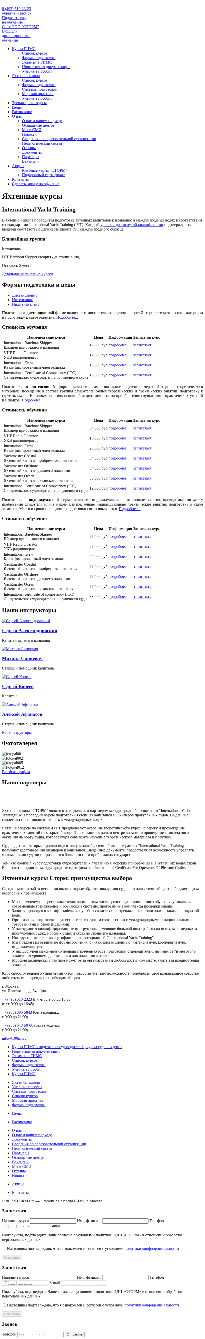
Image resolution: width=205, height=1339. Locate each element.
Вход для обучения (16, 35)
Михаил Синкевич (22, 658)
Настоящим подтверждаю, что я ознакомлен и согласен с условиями (93, 1248)
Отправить (12, 1257)
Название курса (15, 1221)
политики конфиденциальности (151, 1248)
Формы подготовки (39, 58)
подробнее (117, 345)
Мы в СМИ (32, 130)
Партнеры (30, 157)
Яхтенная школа (26, 76)
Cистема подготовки (40, 89)
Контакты (20, 179)
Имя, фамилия (89, 1221)
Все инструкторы (17, 732)
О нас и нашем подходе (42, 121)
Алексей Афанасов (22, 714)
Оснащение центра (38, 125)
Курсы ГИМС (24, 49)
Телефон (157, 1221)
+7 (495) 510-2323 (17, 999)
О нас (17, 116)
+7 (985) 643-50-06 (17, 1025)
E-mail (54, 1226)
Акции (18, 166)
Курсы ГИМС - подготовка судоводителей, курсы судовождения (67, 1047)
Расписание (22, 112)
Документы (32, 152)
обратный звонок (17, 13)
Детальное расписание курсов (27, 274)
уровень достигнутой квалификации (131, 224)
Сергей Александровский (29, 630)
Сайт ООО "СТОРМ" (20, 27)
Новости (29, 134)
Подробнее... (67, 317)
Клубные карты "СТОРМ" (44, 170)
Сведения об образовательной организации (59, 139)
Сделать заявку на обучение (36, 184)
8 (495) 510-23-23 (16, 9)
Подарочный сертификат (43, 175)
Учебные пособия (37, 71)
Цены (17, 107)
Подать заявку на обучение (14, 20)
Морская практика (38, 94)
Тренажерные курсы (29, 103)
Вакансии (30, 161)
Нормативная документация (46, 67)
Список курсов (35, 53)
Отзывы (29, 148)
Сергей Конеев (18, 686)
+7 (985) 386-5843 (17, 1012)
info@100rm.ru (14, 1038)
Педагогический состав (42, 143)
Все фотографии (16, 772)
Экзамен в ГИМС (37, 62)
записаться (142, 345)
